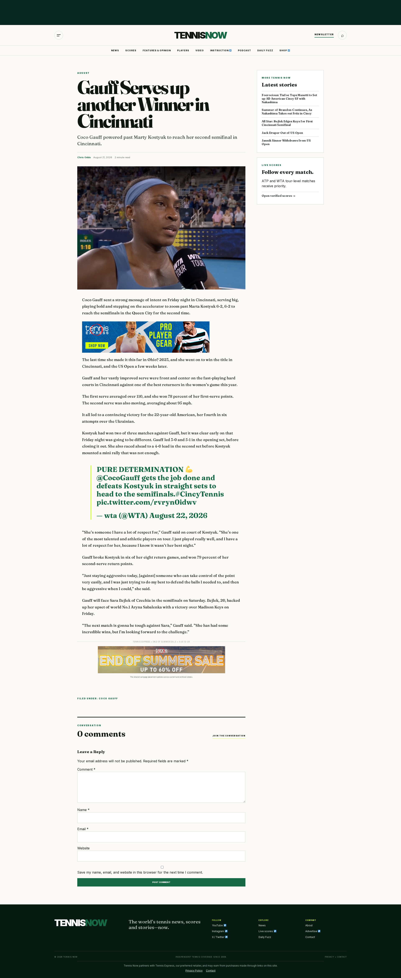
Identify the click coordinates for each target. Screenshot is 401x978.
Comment (86, 769)
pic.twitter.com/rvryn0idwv (146, 502)
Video (199, 50)
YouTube (217, 925)
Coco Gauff (108, 698)
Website (83, 848)
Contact (310, 937)
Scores (130, 50)
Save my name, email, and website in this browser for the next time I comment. (140, 872)
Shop (283, 50)
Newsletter (324, 34)
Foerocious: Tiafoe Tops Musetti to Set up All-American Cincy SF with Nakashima (289, 98)
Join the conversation (228, 736)
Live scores (266, 931)
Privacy (329, 957)
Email (83, 829)
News (115, 50)
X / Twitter (218, 937)
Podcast (244, 50)
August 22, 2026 (178, 515)
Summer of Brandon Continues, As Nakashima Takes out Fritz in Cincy (287, 111)
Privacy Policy (194, 970)
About (309, 925)
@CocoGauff (118, 477)
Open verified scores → (278, 196)
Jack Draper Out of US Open (282, 133)
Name (83, 810)
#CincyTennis (199, 494)
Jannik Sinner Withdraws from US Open (286, 142)
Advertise (311, 931)
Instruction (219, 50)
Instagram (218, 931)
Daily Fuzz (265, 50)
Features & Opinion (157, 50)
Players (183, 50)
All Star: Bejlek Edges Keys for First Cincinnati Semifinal (287, 123)
